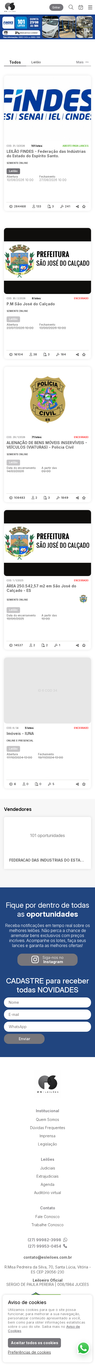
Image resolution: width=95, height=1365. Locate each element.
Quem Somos (47, 1119)
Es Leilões (14, 7)
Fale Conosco (47, 1216)
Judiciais (47, 1168)
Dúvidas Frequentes (47, 1127)
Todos (15, 62)
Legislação (47, 1144)
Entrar (56, 7)
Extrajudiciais (47, 1176)
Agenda (47, 1184)
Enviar (24, 1038)
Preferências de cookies (29, 1352)
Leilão (36, 62)
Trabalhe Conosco (47, 1225)
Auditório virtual (47, 1192)
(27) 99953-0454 (44, 1246)
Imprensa (47, 1136)
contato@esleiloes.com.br (47, 1257)
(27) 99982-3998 (44, 1240)
